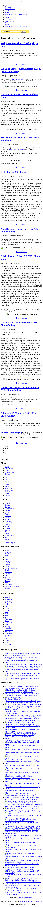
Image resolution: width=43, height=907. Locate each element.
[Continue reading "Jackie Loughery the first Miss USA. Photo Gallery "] (22, 797)
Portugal (7, 528)
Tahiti (6, 639)
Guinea (7, 479)
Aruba (7, 550)
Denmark (8, 510)
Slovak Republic (10, 535)
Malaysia (7, 626)
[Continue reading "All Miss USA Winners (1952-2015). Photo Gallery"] (22, 686)
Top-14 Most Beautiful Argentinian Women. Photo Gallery (23, 679)
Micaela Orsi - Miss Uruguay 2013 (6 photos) (19, 692)
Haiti (6, 575)
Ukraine (7, 541)
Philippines (8, 633)
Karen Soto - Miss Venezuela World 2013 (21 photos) (22, 830)
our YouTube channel (25, 898)
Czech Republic (10, 508)
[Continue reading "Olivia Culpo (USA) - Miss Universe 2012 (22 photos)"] (23, 701)
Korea (7, 621)
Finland (7, 512)
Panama (7, 581)
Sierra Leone (9, 488)
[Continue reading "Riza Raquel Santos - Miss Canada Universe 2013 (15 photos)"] (23, 788)
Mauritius (8, 483)
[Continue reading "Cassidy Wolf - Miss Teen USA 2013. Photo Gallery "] (22, 693)
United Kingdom (10, 543)
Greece (7, 517)
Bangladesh (8, 603)
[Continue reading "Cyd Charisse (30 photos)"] (13, 697)
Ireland (7, 519)
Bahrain (7, 601)
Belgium (7, 505)
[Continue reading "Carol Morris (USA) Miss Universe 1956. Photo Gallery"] (23, 719)
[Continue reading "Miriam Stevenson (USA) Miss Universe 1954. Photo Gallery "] (23, 763)
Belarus (7, 503)
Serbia (7, 534)
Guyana (7, 573)
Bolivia (7, 554)
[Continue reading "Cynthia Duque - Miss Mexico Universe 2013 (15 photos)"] (23, 824)
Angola (7, 467)
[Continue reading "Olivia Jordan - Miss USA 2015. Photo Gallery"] (20, 819)
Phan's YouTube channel (17, 150)
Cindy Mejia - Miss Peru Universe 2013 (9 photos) (21, 880)
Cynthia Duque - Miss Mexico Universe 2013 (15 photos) (23, 826)
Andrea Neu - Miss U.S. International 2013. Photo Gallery (20, 388)
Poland (7, 526)
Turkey (7, 642)
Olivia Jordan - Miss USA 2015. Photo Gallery (19, 821)
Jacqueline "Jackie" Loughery (11, 432)
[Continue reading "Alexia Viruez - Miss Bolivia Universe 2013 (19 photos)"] (23, 805)
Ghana (7, 477)
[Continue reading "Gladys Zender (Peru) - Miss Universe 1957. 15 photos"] (23, 715)
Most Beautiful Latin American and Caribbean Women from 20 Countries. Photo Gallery (22, 658)
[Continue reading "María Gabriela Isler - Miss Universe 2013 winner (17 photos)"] (23, 770)
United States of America (13, 586)
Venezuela (8, 590)
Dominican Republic (11, 568)
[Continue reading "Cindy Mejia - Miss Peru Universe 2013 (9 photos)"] (21, 878)
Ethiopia (7, 474)
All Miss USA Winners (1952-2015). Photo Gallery (21, 688)
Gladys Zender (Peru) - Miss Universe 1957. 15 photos (22, 717)
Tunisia (7, 494)
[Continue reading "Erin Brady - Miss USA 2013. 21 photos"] (18, 776)
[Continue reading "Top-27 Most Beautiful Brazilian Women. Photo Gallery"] (23, 666)
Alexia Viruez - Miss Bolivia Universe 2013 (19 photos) (22, 806)
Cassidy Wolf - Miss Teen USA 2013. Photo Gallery (21, 695)
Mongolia (8, 628)
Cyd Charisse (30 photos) (13, 172)
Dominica (8, 566)
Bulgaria (7, 507)
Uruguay (7, 588)
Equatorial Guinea (10, 472)
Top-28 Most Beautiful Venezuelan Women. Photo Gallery (23, 664)
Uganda (7, 495)
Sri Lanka (8, 635)
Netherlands (8, 523)
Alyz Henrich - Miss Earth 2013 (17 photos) (19, 869)
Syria (6, 637)
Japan (6, 617)
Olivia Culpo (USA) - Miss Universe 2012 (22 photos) (22, 702)
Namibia (7, 485)
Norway (7, 525)
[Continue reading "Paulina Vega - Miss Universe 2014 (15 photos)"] (20, 733)
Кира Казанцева (17, 79)
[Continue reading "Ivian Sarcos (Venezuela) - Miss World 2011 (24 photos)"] (23, 704)
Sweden (7, 539)
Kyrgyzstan (8, 622)
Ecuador (7, 570)
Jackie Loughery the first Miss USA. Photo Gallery (21, 799)
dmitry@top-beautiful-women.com (31, 901)
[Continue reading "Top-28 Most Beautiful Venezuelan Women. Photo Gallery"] (23, 662)
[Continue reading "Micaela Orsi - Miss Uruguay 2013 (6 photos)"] (20, 690)
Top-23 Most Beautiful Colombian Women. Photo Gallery (23, 673)
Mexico (7, 577)
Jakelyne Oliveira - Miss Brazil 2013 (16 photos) (20, 810)
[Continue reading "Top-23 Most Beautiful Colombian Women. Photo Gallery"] (23, 671)
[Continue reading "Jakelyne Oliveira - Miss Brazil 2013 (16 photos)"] (21, 808)
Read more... (21, 64)
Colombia (8, 561)
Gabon (7, 476)
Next (6, 454)
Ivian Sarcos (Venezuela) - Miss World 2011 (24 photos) (22, 706)
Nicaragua (8, 579)
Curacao (7, 565)
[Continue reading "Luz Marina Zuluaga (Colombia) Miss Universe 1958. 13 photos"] (23, 814)
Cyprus (7, 608)
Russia (7, 532)
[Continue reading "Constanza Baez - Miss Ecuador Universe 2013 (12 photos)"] (23, 840)
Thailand (7, 640)
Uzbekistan (8, 644)
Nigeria (7, 486)
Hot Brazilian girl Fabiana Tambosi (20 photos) (20, 803)
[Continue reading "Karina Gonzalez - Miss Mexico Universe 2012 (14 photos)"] (23, 744)
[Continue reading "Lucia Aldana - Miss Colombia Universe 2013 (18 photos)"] (23, 738)
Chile (6, 559)
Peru (6, 582)
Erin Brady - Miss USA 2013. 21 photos (17, 778)
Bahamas (8, 552)
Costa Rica (8, 563)
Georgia (7, 610)
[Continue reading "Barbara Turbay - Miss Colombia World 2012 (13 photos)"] (23, 758)
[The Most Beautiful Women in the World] (21, 2)
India (6, 612)
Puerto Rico (8, 584)
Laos (6, 624)
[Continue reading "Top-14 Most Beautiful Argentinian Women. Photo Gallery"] (23, 677)
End (6, 456)
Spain (6, 537)
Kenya (7, 481)
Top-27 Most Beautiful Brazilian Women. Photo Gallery (22, 668)
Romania (7, 530)
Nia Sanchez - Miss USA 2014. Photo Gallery (19, 724)
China (7, 606)
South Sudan (9, 492)
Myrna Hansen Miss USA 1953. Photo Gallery (19, 796)
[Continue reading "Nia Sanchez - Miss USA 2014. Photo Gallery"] (20, 722)
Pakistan (7, 631)
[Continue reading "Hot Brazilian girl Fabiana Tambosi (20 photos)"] (20, 801)
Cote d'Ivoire (9, 468)
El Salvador (8, 572)
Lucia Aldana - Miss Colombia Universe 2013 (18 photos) (23, 740)
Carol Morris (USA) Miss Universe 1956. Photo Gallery (22, 720)
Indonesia (8, 613)
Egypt (7, 470)
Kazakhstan (8, 619)
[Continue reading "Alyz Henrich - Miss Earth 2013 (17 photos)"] (19, 867)
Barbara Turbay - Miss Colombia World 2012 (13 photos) (23, 760)
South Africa (9, 490)
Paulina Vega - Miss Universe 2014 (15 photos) (20, 735)
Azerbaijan (8, 599)
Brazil (7, 556)
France (7, 514)
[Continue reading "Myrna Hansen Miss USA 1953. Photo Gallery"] (20, 794)
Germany (8, 516)
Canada (7, 557)
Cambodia (8, 605)
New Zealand (9, 630)
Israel (6, 615)
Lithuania (8, 521)
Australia (7, 597)
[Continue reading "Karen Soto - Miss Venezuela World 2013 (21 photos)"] (22, 828)
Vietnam (7, 646)
